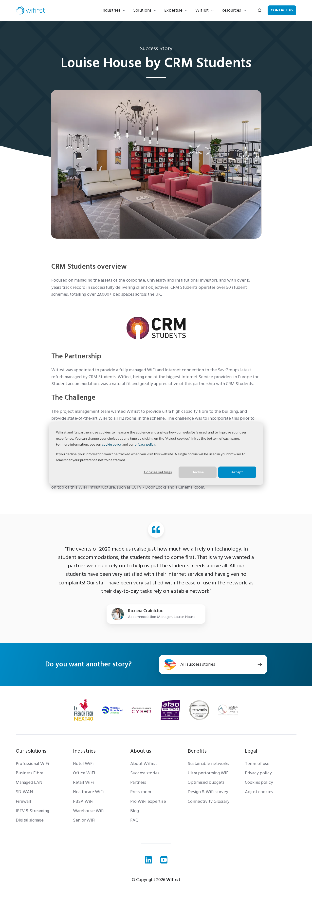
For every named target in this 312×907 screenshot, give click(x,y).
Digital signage (30, 820)
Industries (110, 10)
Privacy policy (258, 773)
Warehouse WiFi (89, 811)
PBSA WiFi (83, 801)
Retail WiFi (83, 782)
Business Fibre (29, 773)
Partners (138, 782)
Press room (140, 792)
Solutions (142, 10)
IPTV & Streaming (32, 811)
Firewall (23, 801)
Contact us (282, 10)
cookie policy (112, 444)
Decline (197, 472)
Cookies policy (259, 782)
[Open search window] (259, 10)
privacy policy (145, 444)
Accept (237, 472)
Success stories (144, 773)
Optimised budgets (206, 782)
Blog (134, 811)
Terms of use (257, 764)
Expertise (173, 10)
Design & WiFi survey (208, 792)
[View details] (148, 860)
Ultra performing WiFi (209, 773)
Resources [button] (231, 10)
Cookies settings (158, 472)
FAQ (134, 820)
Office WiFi (84, 773)
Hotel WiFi (83, 764)
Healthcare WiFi (88, 792)
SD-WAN (24, 792)
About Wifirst (143, 764)
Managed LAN (29, 782)
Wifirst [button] (202, 10)
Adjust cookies (259, 792)
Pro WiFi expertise (148, 801)
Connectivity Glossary (208, 801)
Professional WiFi (32, 764)
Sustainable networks (208, 764)
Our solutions (31, 751)
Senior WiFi (84, 820)
